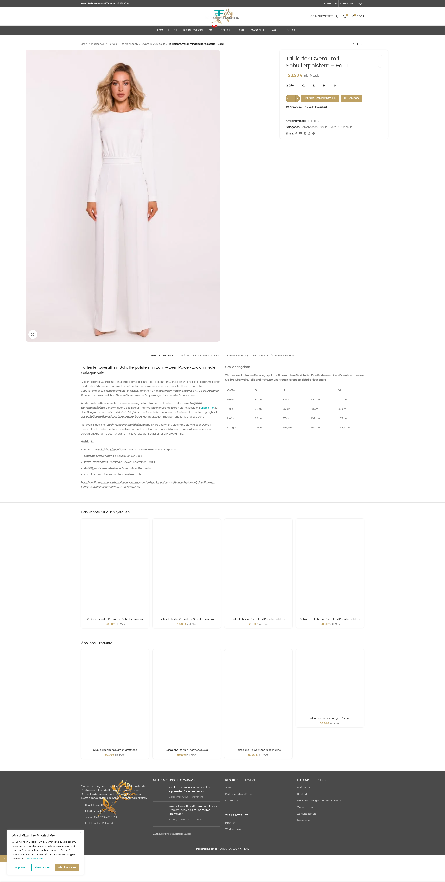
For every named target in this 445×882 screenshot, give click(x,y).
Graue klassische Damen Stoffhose (115, 750)
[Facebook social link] (296, 133)
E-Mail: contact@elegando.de (101, 823)
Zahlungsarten (306, 813)
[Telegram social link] (313, 133)
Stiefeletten (207, 407)
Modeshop (98, 44)
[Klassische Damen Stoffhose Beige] (186, 699)
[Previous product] (353, 44)
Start (84, 44)
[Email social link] (300, 133)
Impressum (232, 800)
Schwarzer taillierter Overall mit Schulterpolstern (330, 619)
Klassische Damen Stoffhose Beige (187, 750)
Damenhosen (129, 44)
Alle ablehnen (42, 867)
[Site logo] (222, 16)
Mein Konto (304, 787)
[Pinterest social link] (305, 133)
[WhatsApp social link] (309, 133)
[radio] (303, 85)
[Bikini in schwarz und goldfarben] (329, 683)
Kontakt (302, 794)
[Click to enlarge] (32, 334)
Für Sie (112, 44)
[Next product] (362, 44)
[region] (45, 852)
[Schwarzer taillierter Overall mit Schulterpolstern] (329, 568)
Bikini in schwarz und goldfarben (330, 718)
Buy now (351, 98)
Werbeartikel (233, 829)
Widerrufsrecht (306, 807)
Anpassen (20, 867)
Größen (290, 85)
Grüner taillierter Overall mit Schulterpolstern (115, 619)
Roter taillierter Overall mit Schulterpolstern (258, 619)
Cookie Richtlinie (34, 858)
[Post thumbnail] (159, 792)
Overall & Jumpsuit (153, 44)
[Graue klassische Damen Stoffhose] (115, 699)
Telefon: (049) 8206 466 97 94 (101, 817)
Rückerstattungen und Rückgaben (319, 800)
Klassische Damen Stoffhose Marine (258, 750)
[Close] (80, 833)
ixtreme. (230, 822)
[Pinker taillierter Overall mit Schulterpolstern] (186, 568)
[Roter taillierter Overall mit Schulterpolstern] (258, 568)
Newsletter (304, 820)
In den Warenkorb (320, 98)
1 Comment (196, 796)
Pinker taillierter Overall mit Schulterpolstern (186, 619)
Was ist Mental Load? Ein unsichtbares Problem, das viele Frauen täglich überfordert (193, 810)
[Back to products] (358, 44)
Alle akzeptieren (67, 867)
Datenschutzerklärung (239, 794)
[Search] (337, 16)
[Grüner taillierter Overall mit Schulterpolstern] (115, 568)
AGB (228, 787)
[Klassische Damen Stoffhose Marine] (258, 699)
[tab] (162, 354)
